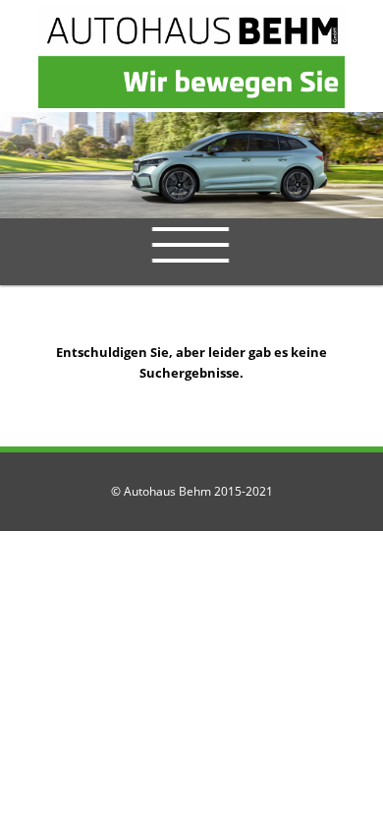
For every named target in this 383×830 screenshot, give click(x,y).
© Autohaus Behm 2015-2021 (192, 491)
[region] (191, 165)
